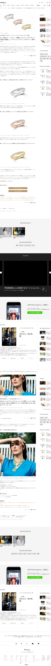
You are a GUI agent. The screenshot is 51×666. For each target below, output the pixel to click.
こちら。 (16, 347)
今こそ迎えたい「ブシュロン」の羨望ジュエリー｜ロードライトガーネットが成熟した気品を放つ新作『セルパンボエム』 (18, 198)
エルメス (34, 659)
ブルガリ (34, 657)
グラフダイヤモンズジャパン (17, 188)
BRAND (34, 656)
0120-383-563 (15, 495)
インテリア (21, 661)
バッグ (46, 54)
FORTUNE (43, 656)
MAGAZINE (49, 656)
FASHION (1, 33)
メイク (11, 657)
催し (16, 657)
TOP (0, 8)
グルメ (17, 659)
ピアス (41, 61)
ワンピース (15, 407)
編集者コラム (49, 657)
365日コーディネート (17, 371)
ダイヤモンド (5, 44)
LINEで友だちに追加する (35, 312)
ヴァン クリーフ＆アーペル (36, 660)
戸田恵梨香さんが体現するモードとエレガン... (22, 288)
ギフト (21, 657)
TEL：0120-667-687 (18, 191)
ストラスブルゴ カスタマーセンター (5, 495)
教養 (25, 660)
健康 (20, 663)
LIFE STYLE (21, 656)
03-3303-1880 (8, 496)
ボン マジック (2, 496)
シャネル (34, 661)
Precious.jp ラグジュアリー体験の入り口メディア (27, 652)
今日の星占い (43, 657)
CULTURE (26, 656)
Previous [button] (1, 272)
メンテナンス (12, 660)
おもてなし (21, 660)
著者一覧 (48, 660)
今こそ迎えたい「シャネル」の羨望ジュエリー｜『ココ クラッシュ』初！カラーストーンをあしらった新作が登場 (16, 200)
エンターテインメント (28, 661)
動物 (20, 659)
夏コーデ (12, 407)
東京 (41, 58)
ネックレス (18, 407)
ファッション (4, 8)
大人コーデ (41, 54)
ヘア (11, 661)
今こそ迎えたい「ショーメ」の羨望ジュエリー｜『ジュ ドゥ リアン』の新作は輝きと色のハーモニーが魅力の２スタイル (17, 197)
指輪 (8, 8)
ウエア (5, 659)
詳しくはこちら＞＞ (23, 345)
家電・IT (21, 662)
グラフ (15, 44)
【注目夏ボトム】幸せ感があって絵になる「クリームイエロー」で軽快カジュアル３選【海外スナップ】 (15, 507)
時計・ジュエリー (6, 660)
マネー (26, 659)
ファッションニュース (10, 44)
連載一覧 (48, 659)
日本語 (44, 58)
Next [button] (50, 272)
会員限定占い (43, 660)
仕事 (25, 657)
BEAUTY (12, 656)
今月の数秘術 (43, 659)
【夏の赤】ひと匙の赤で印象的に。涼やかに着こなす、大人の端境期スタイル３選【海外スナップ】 (14, 505)
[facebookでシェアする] (27, 55)
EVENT (17, 656)
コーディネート (10, 371)
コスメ (11, 659)
